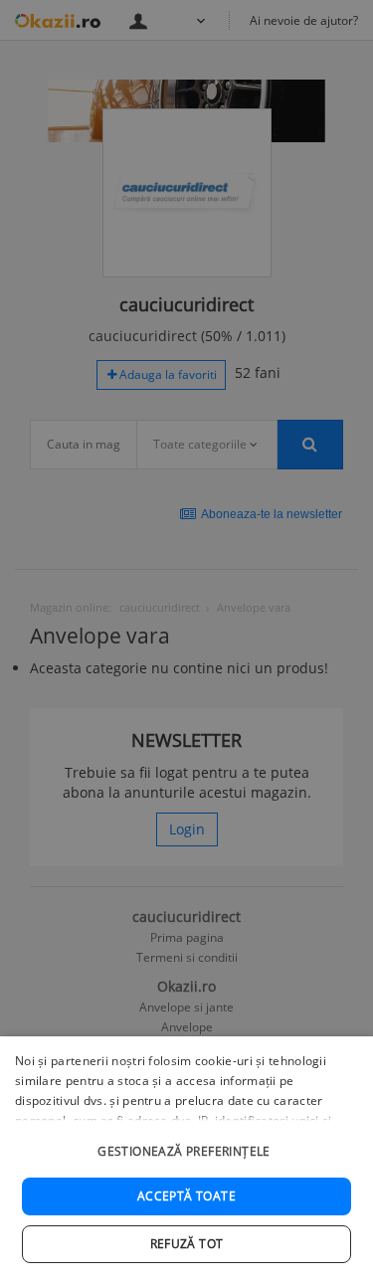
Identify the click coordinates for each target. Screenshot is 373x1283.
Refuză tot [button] (187, 1243)
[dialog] (186, 1159)
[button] (186, 1141)
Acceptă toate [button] (186, 1196)
